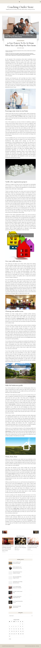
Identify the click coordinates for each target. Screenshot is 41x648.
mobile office (16, 508)
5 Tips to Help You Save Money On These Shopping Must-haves (20, 547)
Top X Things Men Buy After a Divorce (18, 602)
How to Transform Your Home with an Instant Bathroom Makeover (17, 563)
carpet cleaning (11, 473)
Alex (23, 47)
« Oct (10, 638)
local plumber (12, 403)
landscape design (21, 318)
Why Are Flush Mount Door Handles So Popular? (17, 572)
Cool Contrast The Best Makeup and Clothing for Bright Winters (17, 587)
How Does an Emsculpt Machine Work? (17, 607)
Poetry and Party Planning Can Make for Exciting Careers (32, 547)
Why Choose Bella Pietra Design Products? (17, 577)
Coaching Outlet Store (20, 7)
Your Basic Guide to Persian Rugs (17, 592)
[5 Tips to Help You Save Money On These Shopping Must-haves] (36, 532)
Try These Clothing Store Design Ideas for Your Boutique (17, 597)
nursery (7, 195)
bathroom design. (32, 396)
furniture (30, 519)
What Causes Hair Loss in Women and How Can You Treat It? (17, 568)
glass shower (8, 431)
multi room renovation (16, 115)
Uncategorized (20, 40)
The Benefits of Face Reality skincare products (17, 582)
